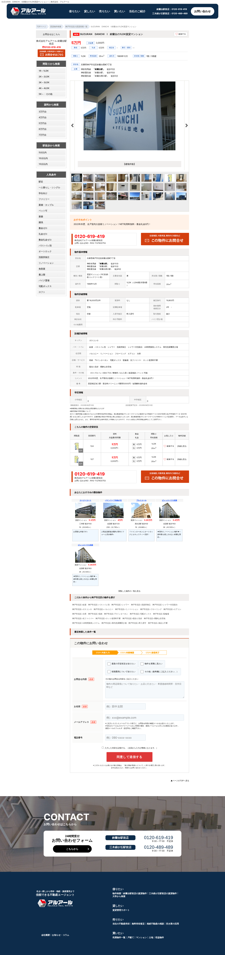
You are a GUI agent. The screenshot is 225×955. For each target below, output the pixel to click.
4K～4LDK (44, 88)
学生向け (43, 193)
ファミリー (44, 199)
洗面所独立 (44, 257)
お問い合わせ (202, 11)
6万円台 (43, 129)
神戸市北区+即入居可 (137, 623)
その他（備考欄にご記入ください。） (161, 671)
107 (92, 459)
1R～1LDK (44, 70)
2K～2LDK (44, 76)
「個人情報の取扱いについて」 (133, 765)
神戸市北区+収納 (95, 614)
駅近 (41, 181)
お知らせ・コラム (60, 935)
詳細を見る (182, 446)
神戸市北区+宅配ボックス (140, 614)
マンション (141, 937)
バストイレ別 (45, 245)
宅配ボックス (45, 286)
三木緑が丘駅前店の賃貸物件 (163, 893)
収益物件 (159, 937)
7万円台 (42, 134)
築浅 (41, 222)
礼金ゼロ (43, 234)
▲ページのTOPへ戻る (180, 780)
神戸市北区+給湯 (79, 605)
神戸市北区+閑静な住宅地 (154, 618)
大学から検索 (118, 896)
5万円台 (43, 123)
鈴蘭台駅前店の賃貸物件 (135, 893)
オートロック (45, 251)
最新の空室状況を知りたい (123, 663)
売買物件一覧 (118, 937)
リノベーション (46, 263)
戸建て (131, 937)
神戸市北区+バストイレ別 (99, 605)
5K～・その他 (45, 94)
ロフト (42, 292)
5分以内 (43, 152)
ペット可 (43, 210)
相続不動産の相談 (155, 923)
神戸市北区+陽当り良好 (132, 618)
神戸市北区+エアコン (172, 609)
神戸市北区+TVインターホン (116, 614)
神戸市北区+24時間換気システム (86, 623)
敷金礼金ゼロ (45, 239)
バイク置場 (44, 280)
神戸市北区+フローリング (151, 609)
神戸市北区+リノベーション (126, 609)
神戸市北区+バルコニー (103, 609)
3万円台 (43, 111)
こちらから (72, 848)
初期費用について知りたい (123, 671)
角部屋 (42, 268)
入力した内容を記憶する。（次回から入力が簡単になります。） (131, 748)
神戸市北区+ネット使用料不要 (108, 618)
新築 (41, 216)
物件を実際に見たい (153, 663)
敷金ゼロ (43, 228)
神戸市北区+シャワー (120, 605)
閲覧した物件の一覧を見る (129, 591)
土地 (151, 937)
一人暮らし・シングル (49, 187)
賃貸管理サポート (121, 910)
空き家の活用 (172, 923)
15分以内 (43, 164)
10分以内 (43, 158)
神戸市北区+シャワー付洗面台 (165, 605)
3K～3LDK (44, 82)
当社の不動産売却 (121, 923)
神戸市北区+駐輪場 (161, 614)
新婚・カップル (46, 205)
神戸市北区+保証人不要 (158, 623)
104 (92, 446)
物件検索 (116, 893)
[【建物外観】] (129, 115)
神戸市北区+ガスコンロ (82, 609)
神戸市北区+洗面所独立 (141, 605)
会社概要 (45, 935)
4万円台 (43, 117)
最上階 (42, 274)
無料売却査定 (138, 923)
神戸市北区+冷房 (79, 614)
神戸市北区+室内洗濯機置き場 (114, 623)
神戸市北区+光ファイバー (83, 618)
